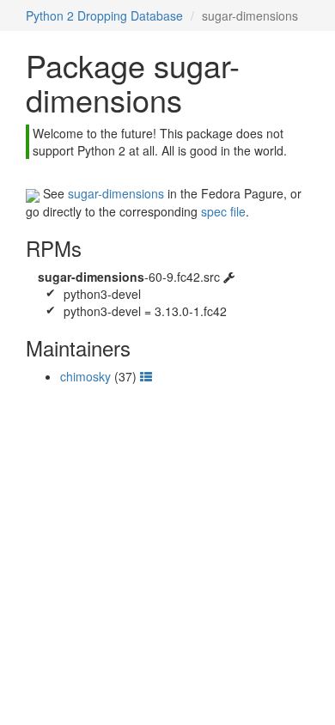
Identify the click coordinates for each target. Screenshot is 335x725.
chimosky (85, 376)
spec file (223, 211)
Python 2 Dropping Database (104, 15)
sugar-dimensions (116, 193)
